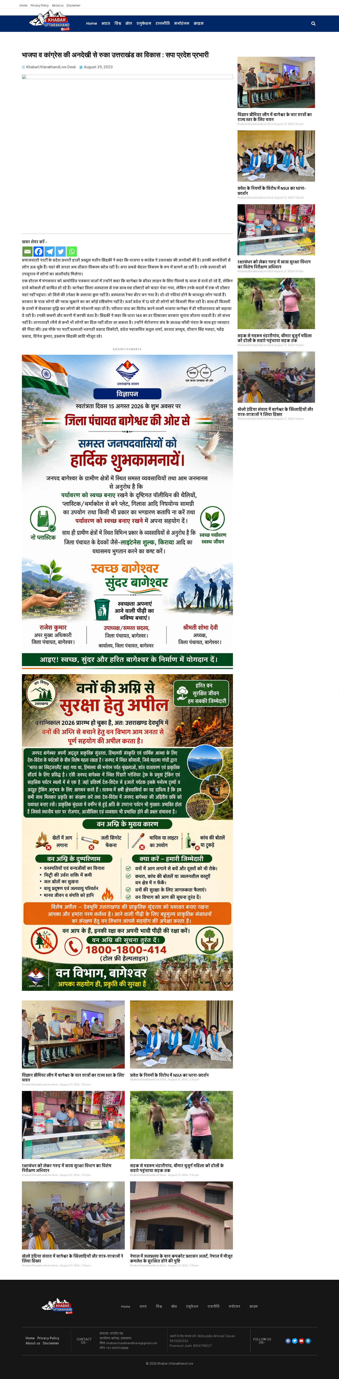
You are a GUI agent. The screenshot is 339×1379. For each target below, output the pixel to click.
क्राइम (199, 23)
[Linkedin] (308, 1341)
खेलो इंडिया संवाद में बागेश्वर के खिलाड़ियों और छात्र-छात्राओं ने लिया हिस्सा (275, 412)
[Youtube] (301, 1341)
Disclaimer (73, 5)
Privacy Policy (40, 5)
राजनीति (163, 23)
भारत (105, 23)
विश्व (117, 23)
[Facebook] (38, 251)
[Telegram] (50, 251)
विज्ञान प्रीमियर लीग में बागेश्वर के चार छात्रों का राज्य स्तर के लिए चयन (275, 117)
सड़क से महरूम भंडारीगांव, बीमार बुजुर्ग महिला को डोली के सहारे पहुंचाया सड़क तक (275, 339)
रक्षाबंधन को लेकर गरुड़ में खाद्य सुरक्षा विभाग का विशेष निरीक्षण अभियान (274, 265)
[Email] (27, 251)
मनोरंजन (181, 23)
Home (23, 5)
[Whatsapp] (72, 251)
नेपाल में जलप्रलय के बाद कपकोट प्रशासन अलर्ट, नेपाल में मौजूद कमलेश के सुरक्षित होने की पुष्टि (181, 1259)
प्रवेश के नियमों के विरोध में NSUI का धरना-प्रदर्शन (272, 191)
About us (57, 5)
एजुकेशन (144, 23)
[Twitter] (61, 251)
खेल (128, 23)
